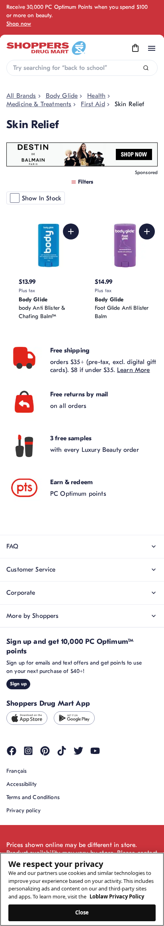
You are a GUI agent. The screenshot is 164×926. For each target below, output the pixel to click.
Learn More (133, 370)
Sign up (18, 684)
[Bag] (135, 48)
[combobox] (82, 68)
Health (96, 95)
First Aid (93, 104)
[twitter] (78, 751)
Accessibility (21, 784)
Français (16, 771)
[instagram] (28, 751)
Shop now (18, 23)
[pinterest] (45, 751)
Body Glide (62, 95)
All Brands (21, 95)
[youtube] (95, 751)
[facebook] (11, 751)
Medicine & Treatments (38, 104)
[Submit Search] (146, 68)
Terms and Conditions (33, 797)
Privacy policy (23, 810)
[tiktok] (62, 751)
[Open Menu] (152, 48)
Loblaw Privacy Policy (117, 896)
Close (82, 912)
